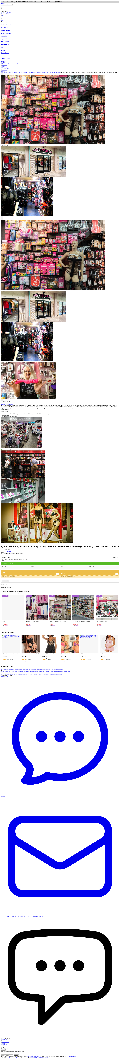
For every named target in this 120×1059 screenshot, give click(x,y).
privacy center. (72, 1056)
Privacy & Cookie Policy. (33, 1056)
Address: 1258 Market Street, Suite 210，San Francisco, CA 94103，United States (26, 916)
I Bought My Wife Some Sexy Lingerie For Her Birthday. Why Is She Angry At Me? (10, 654)
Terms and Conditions (37, 674)
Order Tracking (46, 671)
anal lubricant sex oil (33, 669)
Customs (40, 671)
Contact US (3, 676)
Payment (32, 671)
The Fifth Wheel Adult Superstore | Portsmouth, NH (81, 621)
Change (116, 557)
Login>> (6, 625)
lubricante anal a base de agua (21, 669)
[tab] (60, 416)
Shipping (36, 671)
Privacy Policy (29, 674)
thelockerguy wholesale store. (13, 1057)
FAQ (7, 676)
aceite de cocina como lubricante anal (54, 669)
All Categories (58, 674)
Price (16, 671)
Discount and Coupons (22, 671)
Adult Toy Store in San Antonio (102, 621)
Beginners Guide (22, 674)
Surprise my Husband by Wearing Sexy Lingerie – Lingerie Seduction (50, 654)
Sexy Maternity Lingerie (105, 653)
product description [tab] (5, 415)
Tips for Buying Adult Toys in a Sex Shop (33, 621)
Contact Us (4, 621)
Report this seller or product (7, 404)
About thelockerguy (5, 674)
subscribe (3, 1049)
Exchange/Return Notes (6, 587)
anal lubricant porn (42, 669)
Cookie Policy (46, 674)
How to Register (4, 671)
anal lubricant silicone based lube (8, 669)
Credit (28, 671)
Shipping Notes (4, 584)
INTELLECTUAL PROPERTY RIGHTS (38, 1057)
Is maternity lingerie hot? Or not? (66, 653)
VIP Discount (52, 674)
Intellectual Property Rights (64, 671)
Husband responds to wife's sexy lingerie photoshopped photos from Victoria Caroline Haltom (88, 654)
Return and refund (54, 671)
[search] (1, 7)
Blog (11, 674)
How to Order (11, 671)
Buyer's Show (15, 674)
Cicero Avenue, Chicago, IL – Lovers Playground (58, 621)
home (2, 72)
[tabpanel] (60, 480)
